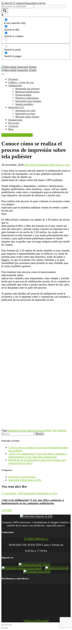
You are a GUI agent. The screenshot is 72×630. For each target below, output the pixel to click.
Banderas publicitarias (27, 91)
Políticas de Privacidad (36, 620)
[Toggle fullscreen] (6, 624)
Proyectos (13, 122)
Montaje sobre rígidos (27, 116)
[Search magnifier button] (4, 11)
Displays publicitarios (27, 97)
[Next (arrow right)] (6, 627)
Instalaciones (15, 119)
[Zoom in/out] (9, 624)
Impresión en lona (25, 113)
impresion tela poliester (39, 430)
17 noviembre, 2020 (12, 493)
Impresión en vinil (25, 110)
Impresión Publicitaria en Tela (53, 164)
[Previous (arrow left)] (2, 627)
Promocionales (23, 94)
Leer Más (6, 510)
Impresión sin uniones (27, 88)
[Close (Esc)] (2, 624)
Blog (11, 129)
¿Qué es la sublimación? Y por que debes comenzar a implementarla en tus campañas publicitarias (37, 455)
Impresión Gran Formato (22, 476)
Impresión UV (16, 107)
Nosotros (13, 79)
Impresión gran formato (28, 101)
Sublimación (15, 85)
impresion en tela (16, 430)
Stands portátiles (24, 104)
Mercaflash (30, 164)
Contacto (13, 126)
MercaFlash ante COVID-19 (17, 135)
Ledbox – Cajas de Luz (21, 82)
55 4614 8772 (8, 3)
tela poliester (60, 430)
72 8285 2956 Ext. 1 (36, 538)
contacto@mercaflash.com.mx (31, 3)
